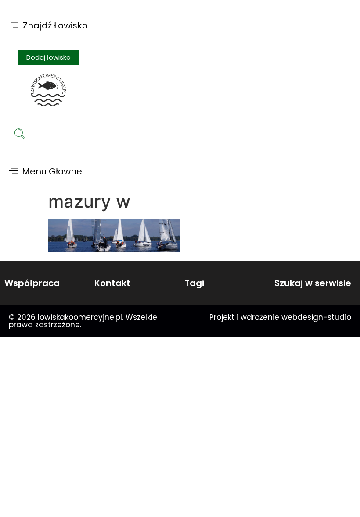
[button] (49, 25)
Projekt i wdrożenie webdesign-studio (280, 317)
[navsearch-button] (20, 135)
